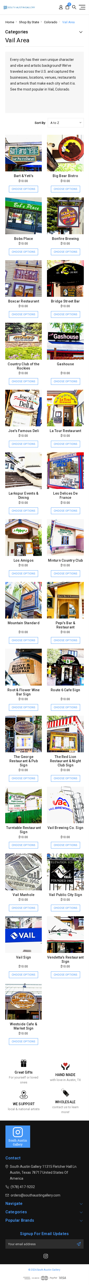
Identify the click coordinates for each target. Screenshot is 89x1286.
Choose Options (23, 189)
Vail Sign (23, 957)
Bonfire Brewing (65, 239)
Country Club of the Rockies (23, 366)
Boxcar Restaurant (23, 301)
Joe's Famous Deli (23, 431)
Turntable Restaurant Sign (23, 830)
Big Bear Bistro (65, 176)
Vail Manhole (23, 895)
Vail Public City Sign (65, 895)
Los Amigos (24, 560)
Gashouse (65, 364)
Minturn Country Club (65, 560)
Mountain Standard (24, 623)
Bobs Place (23, 239)
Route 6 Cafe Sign (65, 690)
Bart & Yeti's (23, 176)
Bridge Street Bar (65, 301)
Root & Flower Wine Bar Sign (23, 692)
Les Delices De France (65, 495)
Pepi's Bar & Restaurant (65, 625)
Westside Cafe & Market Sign (23, 1026)
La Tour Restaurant (65, 431)
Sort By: (40, 123)
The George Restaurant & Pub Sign (23, 761)
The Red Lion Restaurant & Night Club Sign (65, 761)
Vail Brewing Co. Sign (65, 828)
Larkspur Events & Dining (23, 495)
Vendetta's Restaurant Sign (65, 959)
